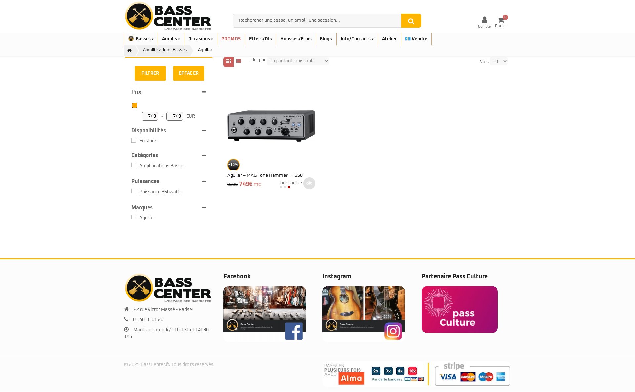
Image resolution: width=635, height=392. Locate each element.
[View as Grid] (228, 62)
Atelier (389, 39)
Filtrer (150, 73)
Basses (144, 39)
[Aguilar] (133, 217)
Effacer (189, 73)
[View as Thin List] (238, 62)
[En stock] (133, 140)
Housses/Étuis (296, 39)
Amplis (170, 39)
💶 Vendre (416, 39)
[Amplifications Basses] (133, 165)
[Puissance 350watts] (133, 191)
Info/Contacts (356, 39)
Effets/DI (259, 39)
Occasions (199, 39)
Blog (325, 39)
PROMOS (231, 39)
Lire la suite (309, 183)
